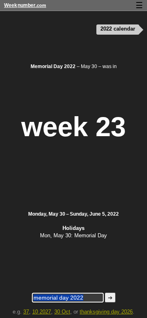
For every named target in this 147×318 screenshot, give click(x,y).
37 (26, 312)
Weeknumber (25, 5)
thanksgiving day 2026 (106, 312)
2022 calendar (117, 29)
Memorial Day (90, 235)
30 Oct (62, 312)
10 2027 (41, 312)
